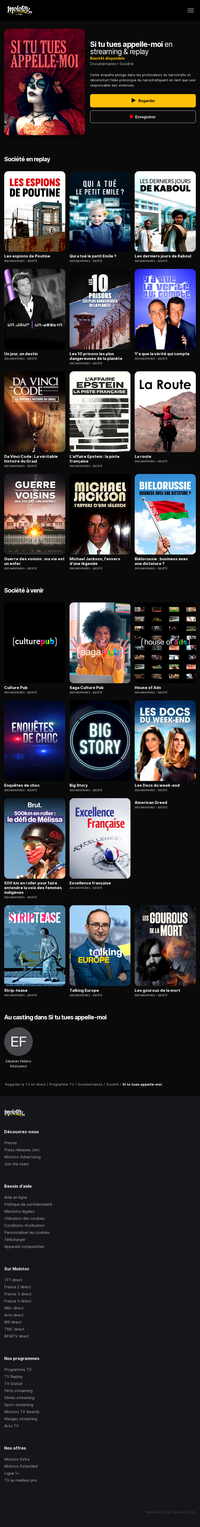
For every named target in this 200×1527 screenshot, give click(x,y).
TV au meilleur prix (20, 1480)
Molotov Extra (16, 1459)
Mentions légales (19, 1211)
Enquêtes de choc (22, 785)
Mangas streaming (20, 1418)
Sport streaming (18, 1404)
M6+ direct (14, 1308)
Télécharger (15, 1239)
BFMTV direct (16, 1336)
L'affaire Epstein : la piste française (95, 459)
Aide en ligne (15, 1197)
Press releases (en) (22, 1149)
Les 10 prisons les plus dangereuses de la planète (96, 356)
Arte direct (14, 1315)
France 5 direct (17, 1300)
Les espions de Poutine (27, 256)
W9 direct (13, 1322)
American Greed (151, 802)
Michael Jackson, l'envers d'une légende (95, 561)
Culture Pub (16, 687)
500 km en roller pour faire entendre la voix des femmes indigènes (33, 888)
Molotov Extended (21, 1466)
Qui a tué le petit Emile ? (93, 256)
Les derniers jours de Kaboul (163, 256)
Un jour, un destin (21, 354)
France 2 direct (17, 1286)
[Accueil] (19, 10)
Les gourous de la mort (157, 990)
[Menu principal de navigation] (191, 10)
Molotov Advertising (22, 1156)
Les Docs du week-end (157, 785)
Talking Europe (84, 990)
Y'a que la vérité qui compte (162, 354)
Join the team (16, 1163)
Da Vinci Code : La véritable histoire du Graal (31, 459)
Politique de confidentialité (28, 1204)
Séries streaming (19, 1397)
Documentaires (103, 63)
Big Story (79, 785)
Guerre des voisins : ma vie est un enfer (34, 561)
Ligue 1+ (11, 1473)
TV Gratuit (13, 1383)
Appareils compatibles (24, 1246)
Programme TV (18, 1369)
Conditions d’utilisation (24, 1225)
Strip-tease (16, 990)
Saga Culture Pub (87, 687)
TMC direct (14, 1329)
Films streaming (18, 1390)
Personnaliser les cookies (27, 1232)
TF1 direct (13, 1279)
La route (143, 456)
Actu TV (11, 1425)
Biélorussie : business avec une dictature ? (161, 561)
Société (127, 63)
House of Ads (148, 687)
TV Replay (13, 1376)
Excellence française (90, 883)
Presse (10, 1142)
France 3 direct (18, 1293)
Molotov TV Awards (22, 1411)
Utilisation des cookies (24, 1218)
